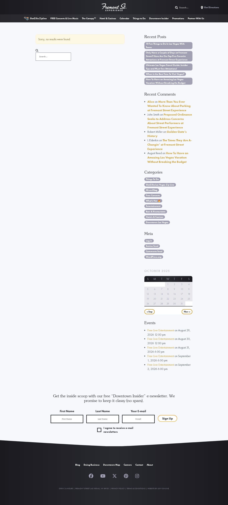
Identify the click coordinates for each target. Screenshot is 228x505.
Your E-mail (138, 411)
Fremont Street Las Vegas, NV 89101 (92, 488)
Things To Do (152, 179)
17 (182, 293)
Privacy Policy (118, 488)
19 (148, 298)
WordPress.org (153, 256)
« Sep (149, 311)
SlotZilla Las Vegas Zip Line (160, 184)
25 (189, 298)
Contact (139, 464)
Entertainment (153, 206)
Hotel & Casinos (108, 18)
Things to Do (139, 18)
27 (154, 303)
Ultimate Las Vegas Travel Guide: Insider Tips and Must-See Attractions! (167, 67)
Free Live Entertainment (160, 330)
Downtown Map (111, 464)
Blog (77, 464)
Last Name (102, 411)
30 (174, 303)
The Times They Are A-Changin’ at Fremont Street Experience (169, 144)
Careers (128, 464)
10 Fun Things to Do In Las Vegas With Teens (165, 45)
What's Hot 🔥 (153, 200)
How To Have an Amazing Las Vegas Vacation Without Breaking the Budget (165, 81)
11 (189, 289)
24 (182, 298)
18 (189, 293)
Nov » (187, 311)
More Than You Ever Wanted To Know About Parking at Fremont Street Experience (169, 106)
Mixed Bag (151, 190)
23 (174, 298)
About (150, 464)
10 (182, 289)
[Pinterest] (126, 475)
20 (154, 298)
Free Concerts (153, 195)
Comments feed (154, 251)
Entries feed (152, 245)
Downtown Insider (159, 18)
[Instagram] (137, 475)
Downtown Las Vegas (157, 222)
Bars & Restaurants (155, 211)
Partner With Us (196, 18)
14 (162, 293)
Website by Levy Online (158, 488)
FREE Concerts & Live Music (64, 18)
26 (148, 303)
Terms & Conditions (136, 488)
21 (162, 298)
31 (182, 303)
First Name (67, 411)
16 (174, 293)
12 (148, 293)
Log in (149, 240)
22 (168, 298)
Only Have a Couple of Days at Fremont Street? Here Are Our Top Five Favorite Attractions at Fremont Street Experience (167, 56)
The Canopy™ (89, 18)
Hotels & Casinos (154, 216)
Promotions (178, 18)
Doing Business (91, 464)
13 (155, 293)
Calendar (124, 18)
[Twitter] (114, 475)
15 (168, 293)
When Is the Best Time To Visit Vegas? (165, 73)
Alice (150, 102)
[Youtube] (102, 475)
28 (161, 303)
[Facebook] (91, 475)
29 (168, 303)
